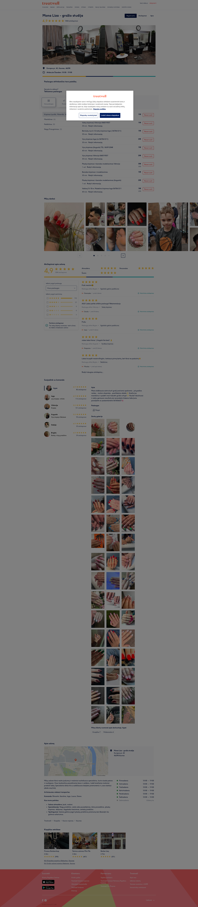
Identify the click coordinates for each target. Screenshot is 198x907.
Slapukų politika (99, 109)
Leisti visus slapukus (110, 115)
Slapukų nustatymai (88, 115)
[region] (99, 105)
